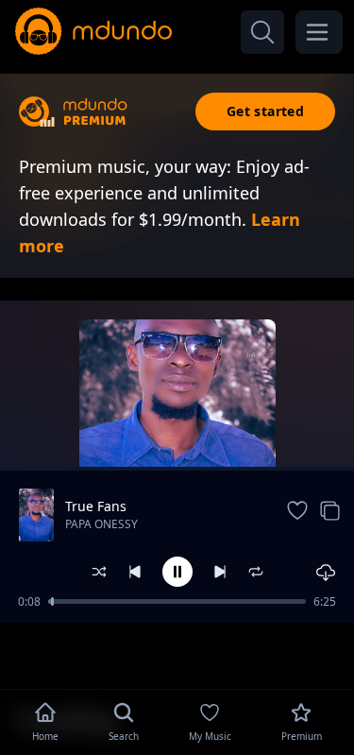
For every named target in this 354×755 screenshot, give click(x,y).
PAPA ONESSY (101, 524)
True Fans (95, 506)
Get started (265, 111)
